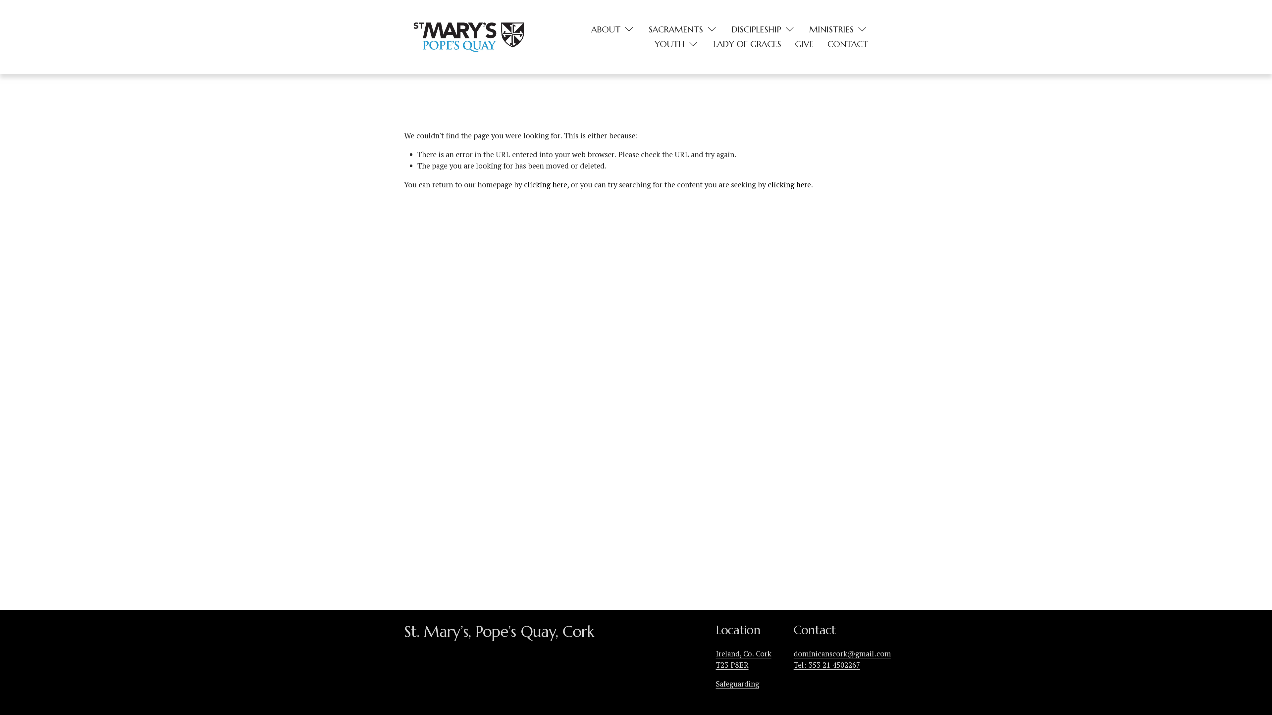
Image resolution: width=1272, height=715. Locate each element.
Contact (847, 44)
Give (804, 44)
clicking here (545, 184)
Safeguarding (737, 684)
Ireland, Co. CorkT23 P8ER (743, 659)
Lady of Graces (747, 44)
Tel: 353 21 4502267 (827, 665)
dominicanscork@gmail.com (842, 653)
